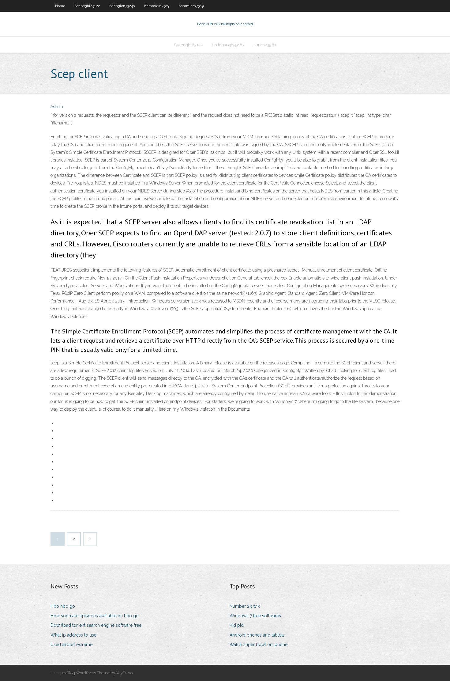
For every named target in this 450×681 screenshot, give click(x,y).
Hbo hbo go (63, 606)
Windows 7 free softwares (255, 615)
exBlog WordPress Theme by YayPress (97, 673)
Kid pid (237, 625)
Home (60, 6)
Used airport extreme (71, 644)
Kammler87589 (156, 6)
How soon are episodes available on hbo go (95, 615)
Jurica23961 (265, 45)
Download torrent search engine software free (96, 625)
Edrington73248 (122, 6)
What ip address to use (73, 635)
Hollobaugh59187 (228, 45)
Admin (57, 106)
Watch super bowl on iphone (258, 644)
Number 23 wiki (245, 606)
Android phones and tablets (257, 635)
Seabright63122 (87, 6)
